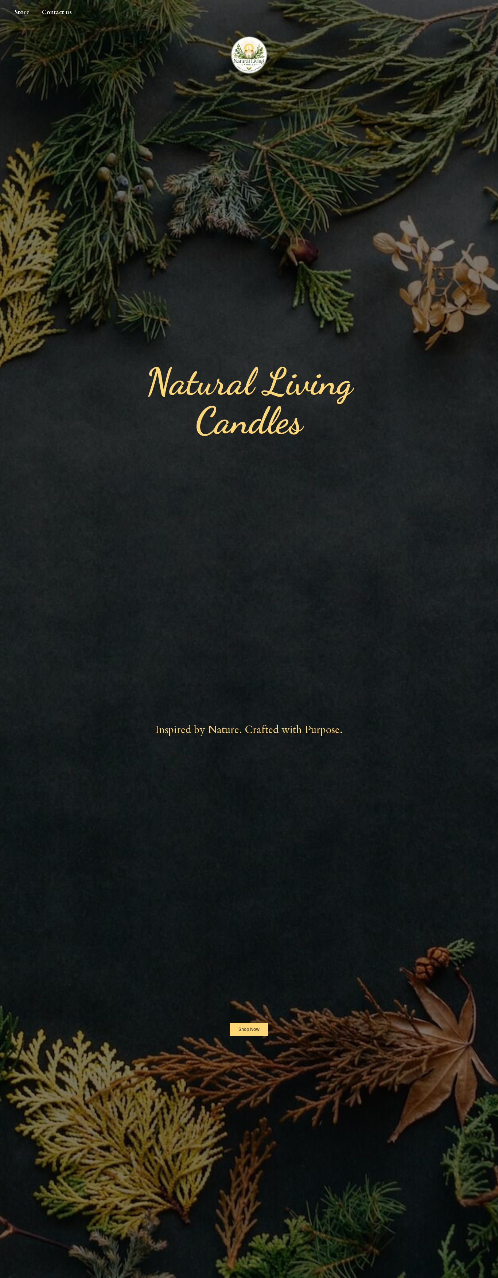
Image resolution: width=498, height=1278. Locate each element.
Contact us (57, 12)
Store (22, 12)
